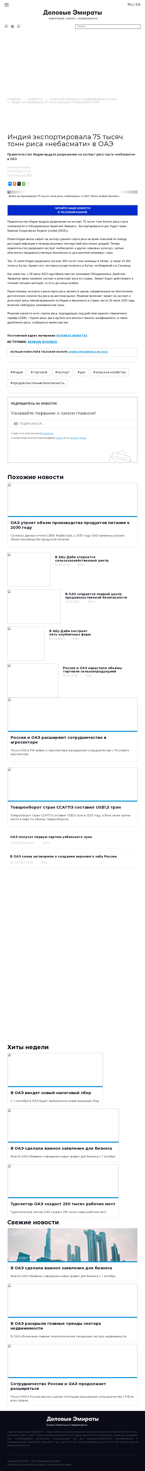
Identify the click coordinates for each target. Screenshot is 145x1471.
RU (130, 4)
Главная (14, 99)
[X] (18, 184)
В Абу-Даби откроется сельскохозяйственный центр (82, 558)
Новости (35, 99)
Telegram (47, 433)
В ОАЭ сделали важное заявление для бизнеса (61, 1148)
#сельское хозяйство (109, 372)
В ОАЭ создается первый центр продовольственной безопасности (96, 595)
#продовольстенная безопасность (37, 383)
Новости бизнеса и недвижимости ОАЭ (83, 99)
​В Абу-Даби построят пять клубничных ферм (70, 632)
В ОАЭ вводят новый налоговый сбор (51, 1093)
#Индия (16, 372)
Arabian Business (42, 342)
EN (138, 4)
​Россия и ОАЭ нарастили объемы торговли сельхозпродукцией (92, 669)
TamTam (59, 438)
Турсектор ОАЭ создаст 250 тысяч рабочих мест (63, 1204)
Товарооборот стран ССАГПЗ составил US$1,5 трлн (66, 807)
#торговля (39, 372)
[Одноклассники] (14, 184)
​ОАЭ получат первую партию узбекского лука (51, 837)
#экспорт (62, 372)
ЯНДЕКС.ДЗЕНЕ (78, 438)
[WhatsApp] (23, 184)
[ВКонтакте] (9, 184)
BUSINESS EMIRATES (71, 335)
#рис (81, 372)
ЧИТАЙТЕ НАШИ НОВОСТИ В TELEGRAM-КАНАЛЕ (72, 210)
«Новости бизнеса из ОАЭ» (88, 351)
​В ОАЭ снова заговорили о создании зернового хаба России (63, 856)
